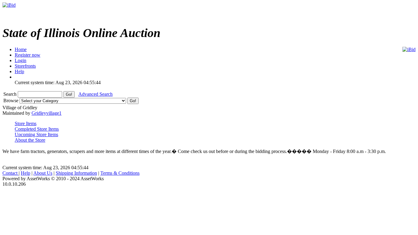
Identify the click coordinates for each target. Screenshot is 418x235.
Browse (11, 100)
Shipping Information (76, 173)
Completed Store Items (37, 129)
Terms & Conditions (120, 173)
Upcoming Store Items (36, 134)
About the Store (30, 140)
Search (10, 94)
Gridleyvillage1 (47, 113)
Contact (10, 173)
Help (25, 173)
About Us (42, 173)
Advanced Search (95, 94)
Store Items (25, 123)
